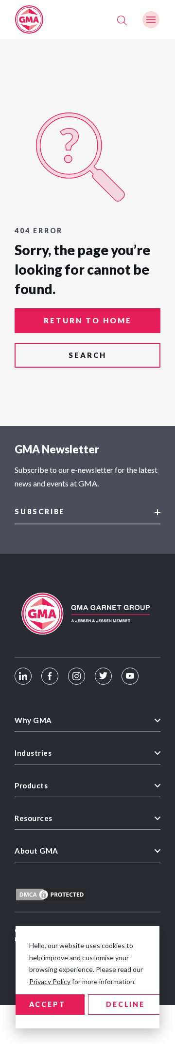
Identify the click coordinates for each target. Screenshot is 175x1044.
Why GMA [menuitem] (33, 720)
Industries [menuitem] (33, 752)
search (87, 355)
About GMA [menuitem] (36, 850)
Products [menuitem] (31, 785)
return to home (88, 320)
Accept (47, 1004)
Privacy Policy (49, 981)
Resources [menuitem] (33, 818)
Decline (125, 1004)
